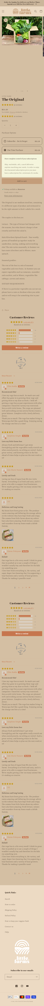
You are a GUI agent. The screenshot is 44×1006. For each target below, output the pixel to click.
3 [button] (22, 587)
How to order (10, 904)
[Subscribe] (36, 977)
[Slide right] (27, 91)
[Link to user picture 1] (8, 535)
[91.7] (21, 362)
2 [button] (18, 587)
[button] (3, 11)
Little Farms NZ (19, 1001)
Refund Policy (10, 915)
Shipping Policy (11, 910)
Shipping (12, 112)
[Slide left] (16, 91)
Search (7, 899)
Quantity (5, 121)
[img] (7, 383)
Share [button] (7, 310)
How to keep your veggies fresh (17, 921)
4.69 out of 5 (28, 322)
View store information (13, 196)
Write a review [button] (22, 347)
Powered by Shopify (28, 1001)
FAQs (7, 932)
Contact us (9, 926)
